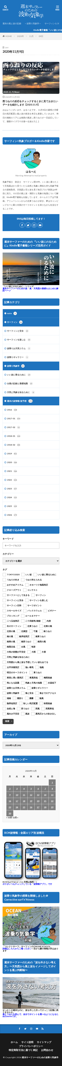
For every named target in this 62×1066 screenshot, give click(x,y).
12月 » (15, 817)
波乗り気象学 (15, 366)
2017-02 (13, 427)
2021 (12, 471)
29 (52, 807)
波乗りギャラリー (17, 357)
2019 (12, 453)
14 (45, 794)
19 (31, 801)
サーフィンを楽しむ (18, 339)
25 (24, 807)
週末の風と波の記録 (12, 23)
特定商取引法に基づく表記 (23, 1049)
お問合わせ (47, 1049)
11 (24, 794)
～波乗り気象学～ (33, 23)
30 (10, 813)
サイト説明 (27, 1042)
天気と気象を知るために (20, 392)
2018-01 (13, 436)
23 (10, 807)
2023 (12, 488)
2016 (12, 409)
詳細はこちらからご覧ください (17, 948)
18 (24, 801)
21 (45, 801)
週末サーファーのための (30, 289)
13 (38, 794)
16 (10, 801)
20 (38, 801)
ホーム (14, 1042)
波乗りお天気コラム (18, 348)
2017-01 (13, 418)
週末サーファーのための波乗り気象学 (40, 1057)
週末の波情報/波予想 (20, 401)
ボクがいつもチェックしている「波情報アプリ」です (27, 884)
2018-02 (13, 444)
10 (17, 794)
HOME (9, 36)
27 (38, 807)
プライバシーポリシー (31, 1046)
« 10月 (9, 817)
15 (52, 794)
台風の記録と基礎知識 (19, 383)
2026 (12, 515)
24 (17, 807)
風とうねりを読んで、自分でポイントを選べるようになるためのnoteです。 (30, 1015)
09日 (41, 36)
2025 (12, 506)
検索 (7, 721)
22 (52, 801)
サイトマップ (44, 1042)
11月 (31, 36)
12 (31, 794)
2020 (12, 462)
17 (17, 801)
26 (31, 807)
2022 (12, 480)
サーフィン (14, 322)
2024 (12, 497)
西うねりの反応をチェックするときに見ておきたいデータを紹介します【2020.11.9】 (30, 103)
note (11, 313)
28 (45, 807)
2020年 (20, 36)
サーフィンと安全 (17, 331)
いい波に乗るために (18, 374)
